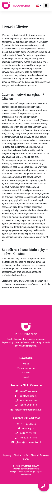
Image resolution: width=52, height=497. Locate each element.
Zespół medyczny (26, 368)
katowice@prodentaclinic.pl (28, 409)
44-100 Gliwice (28, 424)
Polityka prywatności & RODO (26, 466)
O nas (26, 363)
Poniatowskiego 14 (28, 396)
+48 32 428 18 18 (28, 405)
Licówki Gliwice (30, 455)
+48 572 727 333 (28, 433)
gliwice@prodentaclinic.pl (28, 442)
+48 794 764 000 (28, 400)
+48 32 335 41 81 (28, 437)
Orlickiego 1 (28, 428)
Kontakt (26, 372)
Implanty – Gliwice (12, 455)
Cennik (26, 377)
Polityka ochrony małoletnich (26, 469)
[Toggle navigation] (46, 5)
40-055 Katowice (28, 391)
